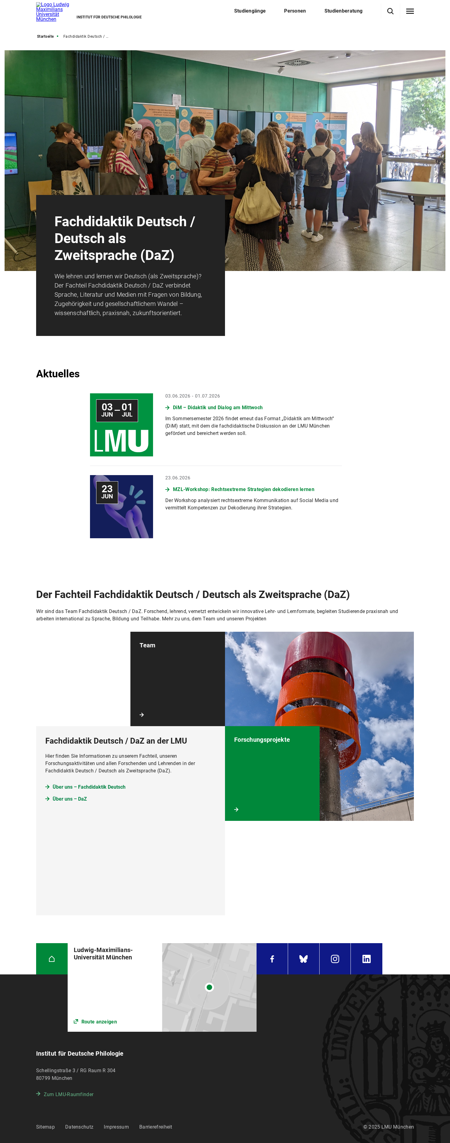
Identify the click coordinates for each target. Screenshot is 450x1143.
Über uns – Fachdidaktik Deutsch (89, 787)
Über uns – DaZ (70, 799)
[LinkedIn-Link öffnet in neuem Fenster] (366, 959)
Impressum (116, 1127)
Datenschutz (79, 1127)
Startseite (45, 36)
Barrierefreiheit (155, 1127)
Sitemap (45, 1127)
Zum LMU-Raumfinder (68, 1094)
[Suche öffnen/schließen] (390, 11)
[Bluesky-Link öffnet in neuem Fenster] (303, 959)
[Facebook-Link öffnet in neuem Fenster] (272, 959)
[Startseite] (52, 959)
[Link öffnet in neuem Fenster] (162, 987)
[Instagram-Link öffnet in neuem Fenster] (335, 959)
